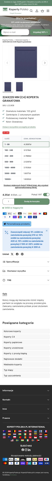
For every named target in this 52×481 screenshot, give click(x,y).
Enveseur (13, 475)
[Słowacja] (40, 437)
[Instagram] (26, 450)
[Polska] (14, 437)
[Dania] (30, 431)
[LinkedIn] (29, 450)
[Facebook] (23, 450)
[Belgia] (14, 431)
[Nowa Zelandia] (9, 437)
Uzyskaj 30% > (40, 32)
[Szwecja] (17, 440)
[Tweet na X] (12, 254)
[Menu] (48, 11)
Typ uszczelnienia (12, 375)
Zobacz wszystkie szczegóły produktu (19, 127)
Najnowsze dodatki (13, 359)
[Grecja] (4, 434)
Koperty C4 (9, 336)
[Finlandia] (40, 431)
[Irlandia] (25, 434)
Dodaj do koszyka (32, 201)
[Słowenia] (46, 437)
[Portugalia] (20, 437)
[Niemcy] (46, 434)
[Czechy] (25, 431)
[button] (42, 11)
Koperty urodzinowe (13, 348)
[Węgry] (22, 440)
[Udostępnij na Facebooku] (17, 254)
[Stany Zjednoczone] (12, 440)
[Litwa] (35, 434)
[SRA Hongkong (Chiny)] (30, 437)
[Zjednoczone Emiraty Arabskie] (38, 440)
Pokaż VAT (37, 194)
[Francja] (46, 431)
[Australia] (4, 431)
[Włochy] (27, 440)
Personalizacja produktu (18, 224)
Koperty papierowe (13, 342)
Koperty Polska (8, 40)
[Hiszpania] (9, 434)
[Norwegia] (4, 437)
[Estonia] (35, 431)
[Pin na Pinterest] (22, 254)
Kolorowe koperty (22, 40)
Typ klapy (8, 370)
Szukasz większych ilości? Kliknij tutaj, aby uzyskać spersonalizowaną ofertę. (26, 186)
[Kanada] (30, 434)
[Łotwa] (40, 434)
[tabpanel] (26, 305)
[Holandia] (14, 434)
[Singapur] (35, 437)
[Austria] (9, 431)
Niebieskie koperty (13, 364)
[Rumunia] (25, 437)
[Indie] (20, 434)
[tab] (5, 294)
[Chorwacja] (20, 431)
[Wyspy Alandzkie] (33, 440)
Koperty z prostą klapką (15, 353)
